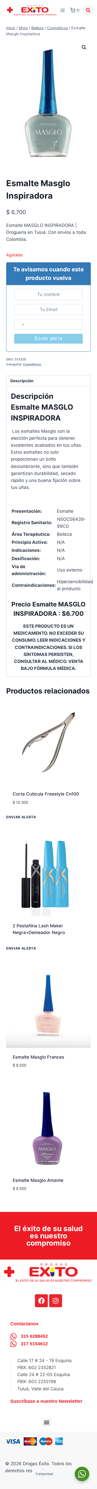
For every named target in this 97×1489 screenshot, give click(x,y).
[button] (84, 47)
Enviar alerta (48, 338)
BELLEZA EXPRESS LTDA (39, 810)
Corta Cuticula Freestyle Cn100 (46, 794)
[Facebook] (41, 1300)
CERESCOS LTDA (30, 1073)
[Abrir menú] (63, 10)
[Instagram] (55, 1300)
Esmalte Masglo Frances (38, 1057)
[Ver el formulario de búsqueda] (88, 10)
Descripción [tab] (22, 380)
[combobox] (20, 324)
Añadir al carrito (32, 949)
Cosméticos (32, 364)
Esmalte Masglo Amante (38, 1180)
